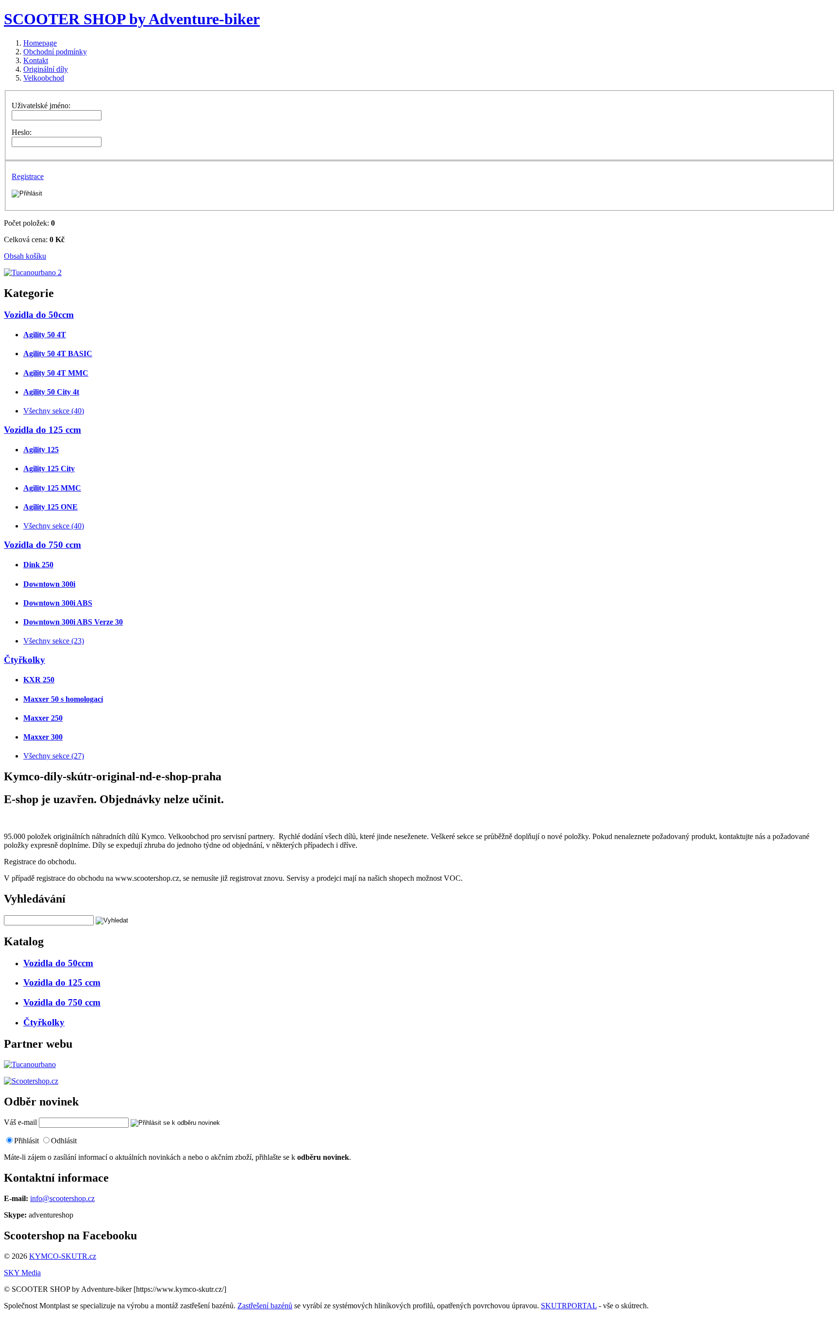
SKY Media (22, 1273)
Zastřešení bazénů (264, 1306)
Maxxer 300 (43, 737)
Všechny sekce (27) (53, 756)
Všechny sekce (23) (53, 641)
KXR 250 (38, 679)
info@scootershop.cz (62, 1198)
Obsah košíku (25, 256)
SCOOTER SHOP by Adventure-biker (132, 19)
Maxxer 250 (43, 718)
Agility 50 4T (44, 334)
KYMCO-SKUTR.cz (62, 1256)
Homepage (40, 43)
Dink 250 (38, 564)
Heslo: (22, 132)
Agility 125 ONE (50, 507)
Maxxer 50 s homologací (63, 699)
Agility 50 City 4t (51, 392)
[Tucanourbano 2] (33, 272)
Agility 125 (41, 449)
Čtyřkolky (24, 660)
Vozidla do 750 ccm (42, 545)
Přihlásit (26, 1141)
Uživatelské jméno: (41, 105)
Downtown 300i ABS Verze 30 (73, 622)
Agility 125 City (49, 468)
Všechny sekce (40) (53, 411)
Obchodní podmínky (55, 52)
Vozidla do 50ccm (39, 315)
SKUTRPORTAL (569, 1306)
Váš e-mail (20, 1122)
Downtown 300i (49, 584)
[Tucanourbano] (30, 1064)
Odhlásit (64, 1141)
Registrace (28, 176)
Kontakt (35, 60)
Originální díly (45, 69)
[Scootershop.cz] (31, 1081)
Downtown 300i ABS (57, 603)
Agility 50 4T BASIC (57, 353)
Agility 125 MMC (52, 488)
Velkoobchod (43, 78)
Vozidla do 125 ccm (42, 430)
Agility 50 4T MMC (55, 373)
